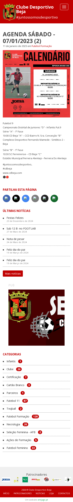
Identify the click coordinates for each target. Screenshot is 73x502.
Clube (13, 369)
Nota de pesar (17, 241)
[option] (36, 318)
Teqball (14, 408)
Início (6, 493)
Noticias (40, 493)
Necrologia (17, 424)
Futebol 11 (17, 400)
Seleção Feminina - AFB (24, 432)
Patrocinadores (22, 493)
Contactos (64, 493)
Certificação (16, 377)
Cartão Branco (18, 385)
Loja (51, 493)
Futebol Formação (42, 46)
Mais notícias (13, 273)
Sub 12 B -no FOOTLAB (21, 230)
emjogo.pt (43, 499)
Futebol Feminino (21, 448)
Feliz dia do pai (17, 251)
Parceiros (15, 393)
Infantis (14, 361)
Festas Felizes (20, 219)
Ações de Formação (22, 440)
